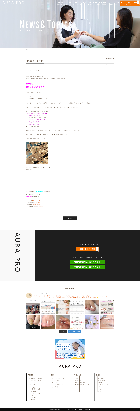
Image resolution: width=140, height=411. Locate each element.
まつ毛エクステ (111, 64)
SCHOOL (104, 3)
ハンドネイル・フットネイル (37, 380)
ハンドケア (32, 382)
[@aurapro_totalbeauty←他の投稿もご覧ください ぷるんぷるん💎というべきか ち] (63, 322)
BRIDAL (97, 3)
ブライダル (32, 399)
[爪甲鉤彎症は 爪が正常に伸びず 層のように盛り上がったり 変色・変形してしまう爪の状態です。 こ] (33, 322)
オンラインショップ (103, 384)
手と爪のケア (55, 380)
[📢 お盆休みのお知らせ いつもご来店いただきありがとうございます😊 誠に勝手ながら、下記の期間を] (48, 307)
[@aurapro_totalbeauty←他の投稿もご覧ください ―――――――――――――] (107, 322)
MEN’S (70, 3)
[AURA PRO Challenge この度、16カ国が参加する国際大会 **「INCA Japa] (33, 307)
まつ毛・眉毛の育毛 (34, 389)
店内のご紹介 (36, 204)
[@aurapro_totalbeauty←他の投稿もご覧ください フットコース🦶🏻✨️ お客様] (48, 322)
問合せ (99, 391)
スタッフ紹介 (101, 380)
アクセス (37, 202)
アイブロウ (32, 395)
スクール (100, 387)
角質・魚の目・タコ (80, 382)
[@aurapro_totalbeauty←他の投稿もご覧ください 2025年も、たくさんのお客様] (77, 322)
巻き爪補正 (78, 380)
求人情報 (100, 382)
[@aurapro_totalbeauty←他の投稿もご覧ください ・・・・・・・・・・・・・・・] (107, 307)
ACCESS (116, 3)
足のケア (54, 382)
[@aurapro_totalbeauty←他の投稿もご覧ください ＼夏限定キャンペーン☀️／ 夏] (63, 307)
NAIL (85, 3)
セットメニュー (36, 200)
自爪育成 (77, 378)
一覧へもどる (70, 218)
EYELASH (91, 3)
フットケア (32, 384)
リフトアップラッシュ (35, 393)
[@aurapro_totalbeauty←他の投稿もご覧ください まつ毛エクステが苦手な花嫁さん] (92, 322)
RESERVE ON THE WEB (129, 3)
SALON (110, 3)
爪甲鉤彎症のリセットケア (82, 384)
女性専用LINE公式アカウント (87, 262)
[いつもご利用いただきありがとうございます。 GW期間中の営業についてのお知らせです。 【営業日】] (77, 307)
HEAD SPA (78, 3)
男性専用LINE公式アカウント (87, 267)
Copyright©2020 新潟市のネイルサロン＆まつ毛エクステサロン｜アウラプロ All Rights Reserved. (70, 409)
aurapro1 (40, 206)
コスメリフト (32, 387)
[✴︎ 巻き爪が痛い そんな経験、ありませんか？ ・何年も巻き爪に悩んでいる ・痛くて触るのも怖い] (92, 307)
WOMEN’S (61, 3)
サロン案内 (101, 378)
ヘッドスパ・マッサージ (35, 378)
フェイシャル (32, 397)
